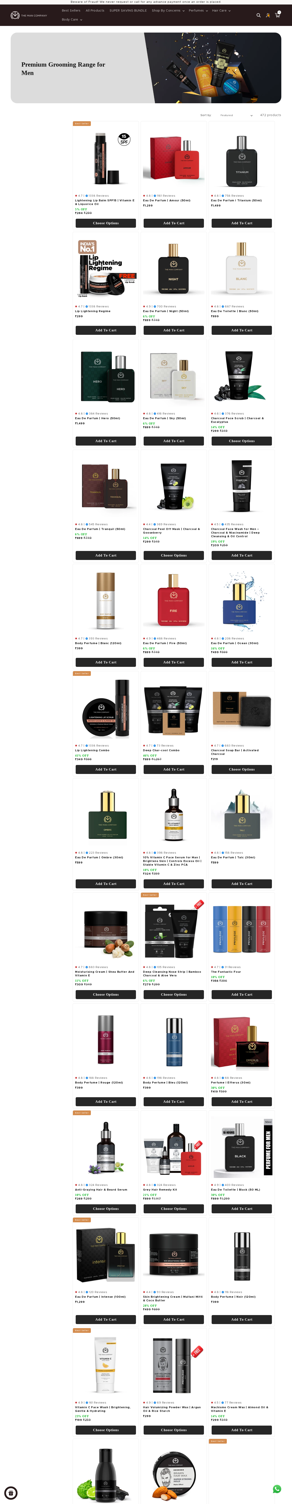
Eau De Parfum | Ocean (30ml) (234, 643)
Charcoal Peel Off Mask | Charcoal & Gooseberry (171, 531)
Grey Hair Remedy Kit (160, 1189)
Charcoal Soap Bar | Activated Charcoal (235, 752)
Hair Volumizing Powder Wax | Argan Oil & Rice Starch (172, 1409)
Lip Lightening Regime (93, 311)
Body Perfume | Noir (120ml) (233, 1297)
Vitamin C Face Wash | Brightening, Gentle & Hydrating (102, 1409)
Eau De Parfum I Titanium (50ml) (236, 200)
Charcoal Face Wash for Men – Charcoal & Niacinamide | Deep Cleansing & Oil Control (235, 533)
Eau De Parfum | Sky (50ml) (164, 418)
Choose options (106, 223)
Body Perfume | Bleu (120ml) (165, 1082)
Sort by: (206, 115)
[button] (167, 10)
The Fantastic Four (226, 972)
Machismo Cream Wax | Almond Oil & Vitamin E (239, 1409)
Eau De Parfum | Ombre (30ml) (99, 857)
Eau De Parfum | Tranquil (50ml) (100, 529)
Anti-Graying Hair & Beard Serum (101, 1189)
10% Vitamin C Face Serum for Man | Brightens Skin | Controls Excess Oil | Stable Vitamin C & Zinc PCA (172, 861)
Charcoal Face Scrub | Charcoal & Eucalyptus (237, 420)
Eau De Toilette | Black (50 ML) (235, 1189)
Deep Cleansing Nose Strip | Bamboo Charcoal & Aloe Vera (172, 974)
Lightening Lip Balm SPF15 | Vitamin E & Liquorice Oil (104, 202)
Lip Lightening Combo (92, 750)
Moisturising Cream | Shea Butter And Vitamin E (104, 974)
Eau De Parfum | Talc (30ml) (233, 857)
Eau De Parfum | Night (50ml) (166, 311)
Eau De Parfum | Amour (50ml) (166, 200)
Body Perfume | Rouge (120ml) (99, 1082)
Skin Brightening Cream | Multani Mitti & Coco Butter (173, 1299)
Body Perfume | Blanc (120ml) (98, 643)
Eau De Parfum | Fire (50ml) (165, 643)
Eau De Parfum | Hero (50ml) (97, 418)
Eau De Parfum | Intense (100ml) (100, 1297)
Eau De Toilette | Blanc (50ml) (234, 311)
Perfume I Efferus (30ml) (230, 1082)
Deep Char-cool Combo (161, 750)
